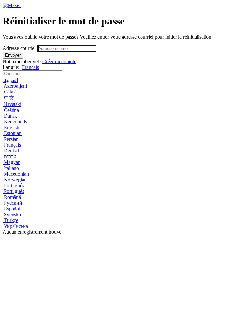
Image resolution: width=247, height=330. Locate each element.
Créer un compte (59, 61)
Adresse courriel (19, 48)
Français (30, 67)
